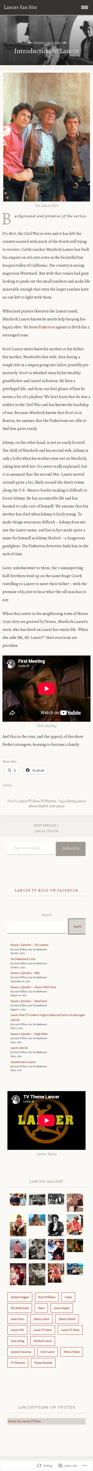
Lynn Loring (17, 1341)
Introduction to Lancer (23, 1062)
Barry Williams (47, 1297)
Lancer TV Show (29, 801)
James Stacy (17, 1319)
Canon (68, 1297)
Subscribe (71, 848)
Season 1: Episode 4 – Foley (25, 973)
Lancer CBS (17, 1330)
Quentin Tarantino (21, 1352)
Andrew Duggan (20, 1297)
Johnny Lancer (76, 801)
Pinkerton (46, 327)
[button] (18, 1200)
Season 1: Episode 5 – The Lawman (29, 945)
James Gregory (62, 1308)
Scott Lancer (56, 806)
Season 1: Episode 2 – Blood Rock (28, 1001)
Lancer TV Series (42, 1330)
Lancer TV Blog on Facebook (46, 890)
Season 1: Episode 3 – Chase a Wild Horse (33, 987)
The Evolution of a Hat (22, 959)
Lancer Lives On (46, 828)
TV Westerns (48, 801)
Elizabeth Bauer (20, 1308)
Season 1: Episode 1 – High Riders (29, 1034)
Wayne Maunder (43, 1363)
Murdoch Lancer (42, 1341)
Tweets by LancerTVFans (24, 1421)
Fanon (41, 1308)
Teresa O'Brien (72, 1352)
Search (46, 915)
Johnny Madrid (38, 806)
